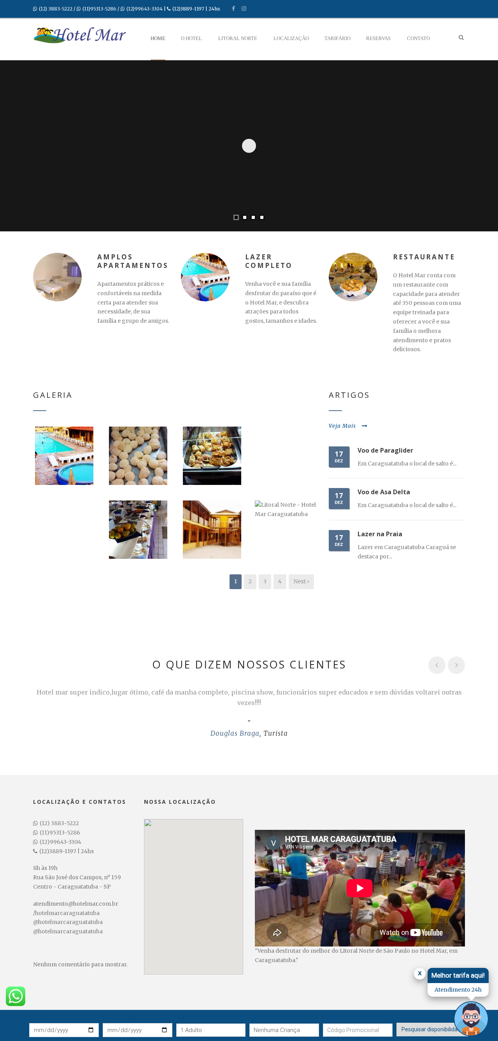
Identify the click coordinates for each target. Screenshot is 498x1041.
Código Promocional (347, 1017)
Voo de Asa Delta (384, 492)
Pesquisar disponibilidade (433, 1029)
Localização (291, 38)
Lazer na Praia (380, 534)
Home (158, 38)
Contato (418, 38)
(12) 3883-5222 (55, 9)
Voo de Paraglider (385, 450)
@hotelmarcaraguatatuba (68, 922)
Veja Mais (342, 425)
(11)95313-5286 (99, 9)
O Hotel (191, 38)
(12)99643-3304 (144, 9)
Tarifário (337, 38)
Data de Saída (120, 1017)
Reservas (378, 38)
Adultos (185, 1017)
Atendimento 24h (458, 989)
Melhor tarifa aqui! (458, 975)
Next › (301, 581)
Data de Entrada (49, 1017)
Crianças (260, 1017)
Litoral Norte (237, 38)
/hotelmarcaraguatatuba (66, 913)
